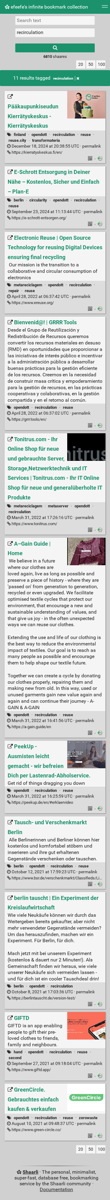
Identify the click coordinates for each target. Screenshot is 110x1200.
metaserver (58, 506)
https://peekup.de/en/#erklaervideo (42, 802)
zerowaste (88, 1117)
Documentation (56, 1189)
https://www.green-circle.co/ (36, 1129)
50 (90, 64)
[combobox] (55, 32)
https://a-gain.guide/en (31, 726)
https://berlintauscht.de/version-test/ (43, 998)
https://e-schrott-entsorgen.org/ (38, 218)
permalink (56, 146)
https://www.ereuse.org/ (32, 302)
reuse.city (17, 140)
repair (14, 290)
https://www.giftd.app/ (31, 1069)
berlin (19, 200)
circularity (38, 200)
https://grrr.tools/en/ (28, 419)
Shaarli (30, 1172)
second (15, 1057)
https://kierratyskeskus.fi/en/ (36, 152)
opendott (39, 134)
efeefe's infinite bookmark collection (48, 7)
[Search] (55, 47)
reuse (86, 134)
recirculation (63, 78)
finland (20, 134)
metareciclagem (28, 285)
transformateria (46, 140)
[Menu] (105, 8)
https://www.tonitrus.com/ (34, 523)
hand (18, 1052)
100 (101, 64)
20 (80, 64)
